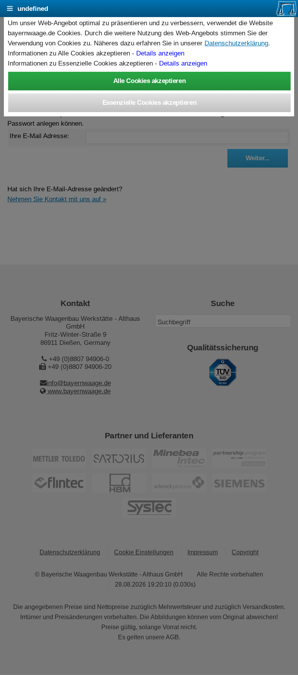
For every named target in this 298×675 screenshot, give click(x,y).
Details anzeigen (160, 53)
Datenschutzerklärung (236, 43)
